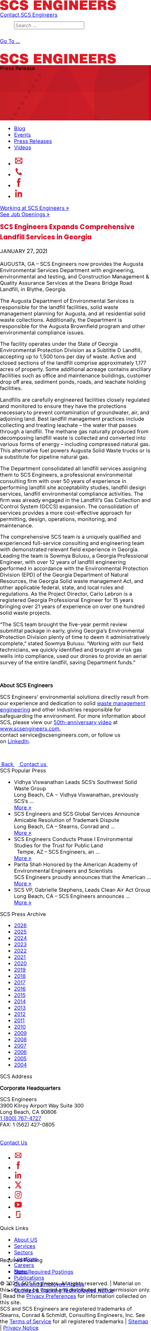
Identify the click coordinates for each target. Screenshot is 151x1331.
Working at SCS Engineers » (34, 208)
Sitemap (138, 1321)
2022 (20, 951)
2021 (20, 957)
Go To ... (10, 41)
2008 (20, 1039)
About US (25, 1240)
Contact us (33, 764)
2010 (20, 1027)
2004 (20, 1065)
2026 (20, 925)
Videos (22, 147)
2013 (20, 1008)
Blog (19, 128)
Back (7, 764)
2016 (20, 989)
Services (24, 1246)
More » (23, 807)
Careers (24, 1265)
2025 (20, 932)
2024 (20, 938)
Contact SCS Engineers (29, 15)
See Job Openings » (25, 214)
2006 (20, 1052)
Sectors (23, 1252)
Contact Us (13, 1142)
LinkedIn (18, 741)
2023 (20, 944)
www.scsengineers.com (29, 729)
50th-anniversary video (83, 722)
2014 (20, 1001)
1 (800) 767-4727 (20, 1118)
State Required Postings (43, 1272)
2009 (20, 1033)
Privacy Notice (21, 1328)
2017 (19, 982)
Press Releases (33, 141)
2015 (20, 995)
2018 (20, 976)
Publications (29, 1278)
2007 (20, 1046)
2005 (20, 1058)
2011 (19, 1020)
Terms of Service (30, 1321)
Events (22, 135)
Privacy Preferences (51, 1296)
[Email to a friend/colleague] (19, 164)
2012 (20, 1014)
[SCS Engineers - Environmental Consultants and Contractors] (58, 8)
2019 (20, 970)
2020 (20, 963)
